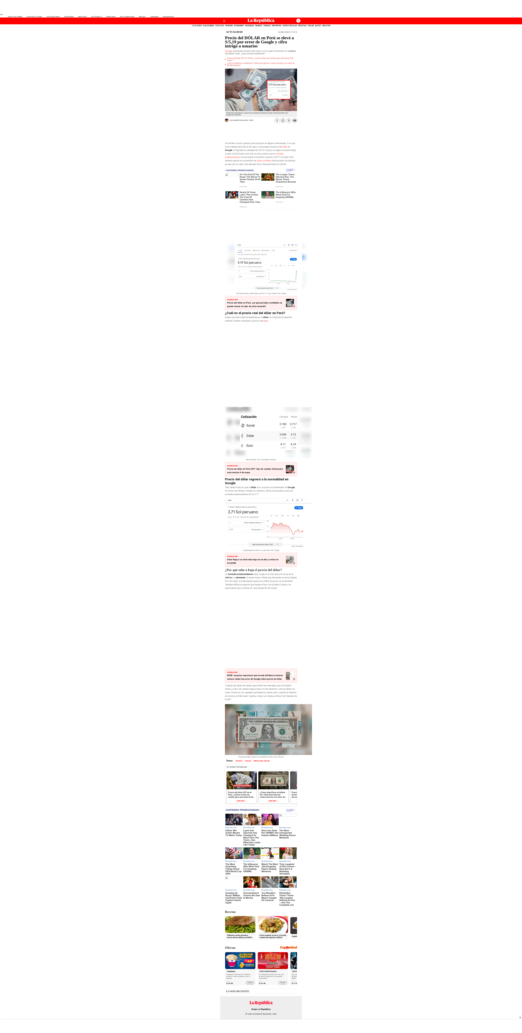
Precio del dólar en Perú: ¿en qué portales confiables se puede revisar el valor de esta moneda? (254, 305)
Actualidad (234, 32)
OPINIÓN (229, 25)
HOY (1, 14)
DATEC (318, 25)
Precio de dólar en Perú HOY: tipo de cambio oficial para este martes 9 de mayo (255, 471)
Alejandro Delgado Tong (241, 120)
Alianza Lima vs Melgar (15, 16)
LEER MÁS (241, 801)
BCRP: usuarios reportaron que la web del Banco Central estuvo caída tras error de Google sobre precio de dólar (255, 677)
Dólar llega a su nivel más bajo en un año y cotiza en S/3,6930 (253, 561)
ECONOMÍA (239, 25)
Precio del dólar (69, 16)
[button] (52, 64)
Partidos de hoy (111, 16)
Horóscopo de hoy (168, 16)
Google (228, 51)
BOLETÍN (326, 25)
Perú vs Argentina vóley (127, 16)
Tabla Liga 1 (142, 16)
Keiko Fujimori (82, 16)
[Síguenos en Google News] (294, 120)
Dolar (248, 761)
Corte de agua (154, 16)
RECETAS (302, 25)
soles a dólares (264, 160)
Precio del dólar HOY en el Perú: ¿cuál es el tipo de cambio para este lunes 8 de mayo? (260, 59)
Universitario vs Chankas (34, 16)
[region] (261, 7)
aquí (266, 321)
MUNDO (258, 25)
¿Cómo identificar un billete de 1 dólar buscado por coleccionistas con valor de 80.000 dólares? (260, 64)
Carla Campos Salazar (53, 16)
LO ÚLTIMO (197, 25)
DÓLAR (311, 25)
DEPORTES (276, 25)
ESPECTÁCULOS (290, 25)
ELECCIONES (208, 25)
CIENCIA (267, 25)
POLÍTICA (219, 25)
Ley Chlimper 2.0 (96, 16)
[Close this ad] (520, 1017)
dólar (285, 146)
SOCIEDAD (249, 25)
